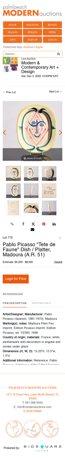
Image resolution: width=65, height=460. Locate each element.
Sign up (32, 39)
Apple (39, 47)
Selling (12, 32)
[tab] (15, 304)
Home (12, 24)
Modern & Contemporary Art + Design (40, 67)
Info (13, 39)
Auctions (32, 24)
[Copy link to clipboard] (12, 224)
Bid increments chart (13, 294)
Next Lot (54, 91)
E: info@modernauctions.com (32, 407)
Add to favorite (60, 238)
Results (32, 32)
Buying (52, 24)
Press (52, 32)
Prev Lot (10, 92)
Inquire (58, 262)
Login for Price (15, 279)
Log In (52, 39)
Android (28, 47)
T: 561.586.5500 (32, 402)
